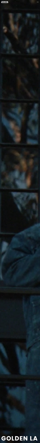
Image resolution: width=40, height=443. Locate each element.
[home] (4, 2)
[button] (37, 2)
